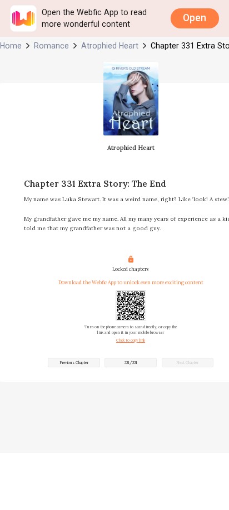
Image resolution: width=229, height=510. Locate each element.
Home (11, 46)
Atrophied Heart (109, 46)
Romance (51, 46)
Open (194, 17)
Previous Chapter (73, 362)
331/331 (131, 362)
